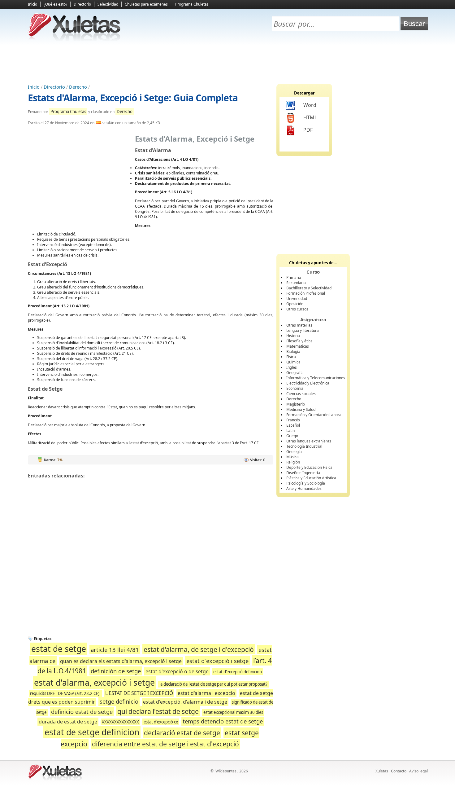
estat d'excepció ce (161, 722)
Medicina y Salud (300, 409)
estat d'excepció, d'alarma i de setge (185, 701)
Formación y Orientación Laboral (314, 414)
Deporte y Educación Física (309, 467)
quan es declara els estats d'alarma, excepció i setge (121, 661)
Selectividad (108, 4)
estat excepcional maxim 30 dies (233, 712)
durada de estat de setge (68, 721)
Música (292, 456)
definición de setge (116, 671)
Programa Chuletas (192, 4)
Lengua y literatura (302, 330)
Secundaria (296, 282)
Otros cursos (297, 309)
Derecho (78, 87)
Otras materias (299, 325)
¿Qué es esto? (55, 4)
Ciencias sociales (301, 393)
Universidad (296, 298)
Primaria (293, 277)
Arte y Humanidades (304, 488)
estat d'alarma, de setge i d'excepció (199, 649)
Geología (294, 451)
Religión (293, 462)
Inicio (32, 4)
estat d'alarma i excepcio (206, 693)
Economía (294, 388)
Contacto (398, 771)
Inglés (291, 367)
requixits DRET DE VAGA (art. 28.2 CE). (65, 693)
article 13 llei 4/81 (115, 649)
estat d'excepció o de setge (177, 671)
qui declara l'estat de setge (158, 711)
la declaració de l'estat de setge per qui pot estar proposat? (213, 684)
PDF (308, 129)
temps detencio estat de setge (223, 721)
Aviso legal (418, 771)
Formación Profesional (305, 293)
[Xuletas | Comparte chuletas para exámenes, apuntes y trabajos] (74, 39)
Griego (292, 435)
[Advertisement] (227, 62)
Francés (293, 420)
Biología (293, 351)
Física (291, 356)
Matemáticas (297, 346)
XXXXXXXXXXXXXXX (120, 722)
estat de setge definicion (92, 732)
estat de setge (58, 648)
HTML (310, 117)
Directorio (82, 4)
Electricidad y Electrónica (307, 383)
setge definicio (119, 701)
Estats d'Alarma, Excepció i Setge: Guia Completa (133, 97)
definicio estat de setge (82, 711)
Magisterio (295, 404)
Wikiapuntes (225, 771)
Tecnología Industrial (304, 446)
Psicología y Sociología (305, 483)
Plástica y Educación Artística (311, 478)
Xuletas (381, 771)
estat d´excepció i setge (217, 661)
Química (293, 362)
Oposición (294, 303)
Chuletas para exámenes (146, 4)
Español (293, 425)
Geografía (295, 372)
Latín (290, 430)
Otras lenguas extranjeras (308, 441)
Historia (293, 335)
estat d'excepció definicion (237, 672)
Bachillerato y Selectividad (309, 288)
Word (309, 105)
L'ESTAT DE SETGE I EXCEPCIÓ (139, 693)
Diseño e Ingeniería (303, 472)
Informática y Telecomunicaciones (315, 377)
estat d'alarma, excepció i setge (94, 682)
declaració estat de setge (182, 732)
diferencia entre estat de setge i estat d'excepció (165, 743)
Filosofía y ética (299, 341)
